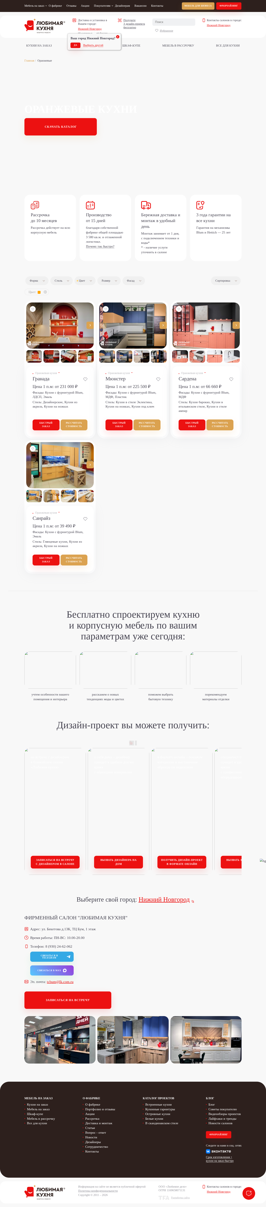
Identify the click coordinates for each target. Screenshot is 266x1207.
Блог (211, 1104)
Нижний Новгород (90, 28)
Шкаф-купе (131, 45)
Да (75, 45)
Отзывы (71, 5)
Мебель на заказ (34, 5)
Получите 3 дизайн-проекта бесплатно (134, 24)
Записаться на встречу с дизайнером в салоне (55, 862)
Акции (85, 5)
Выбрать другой (93, 45)
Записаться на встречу (68, 1000)
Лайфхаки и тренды (222, 1118)
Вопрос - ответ (95, 1132)
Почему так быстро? (100, 246)
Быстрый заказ (45, 425)
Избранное (166, 30)
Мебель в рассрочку (178, 45)
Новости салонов (220, 1123)
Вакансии (140, 5)
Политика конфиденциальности (98, 1190)
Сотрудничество (96, 1146)
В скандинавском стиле (161, 1123)
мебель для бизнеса (198, 6)
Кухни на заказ (39, 45)
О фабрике (55, 5)
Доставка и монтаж (98, 1123)
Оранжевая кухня (46, 373)
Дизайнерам (122, 5)
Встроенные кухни (158, 1104)
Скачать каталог (61, 126)
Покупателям (102, 5)
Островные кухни (157, 1114)
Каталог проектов (158, 1098)
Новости (91, 1137)
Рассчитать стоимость (74, 425)
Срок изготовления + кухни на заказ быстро (220, 1159)
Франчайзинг (228, 6)
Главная (29, 60)
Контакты (157, 5)
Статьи (90, 1128)
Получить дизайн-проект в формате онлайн (182, 862)
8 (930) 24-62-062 (58, 946)
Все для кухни (228, 45)
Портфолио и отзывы (100, 1109)
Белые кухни (154, 1118)
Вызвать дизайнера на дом (118, 862)
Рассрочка (92, 1118)
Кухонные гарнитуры (160, 1109)
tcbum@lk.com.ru (60, 982)
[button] (90, 325)
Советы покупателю (222, 1109)
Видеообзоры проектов (224, 1114)
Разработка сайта (180, 1197)
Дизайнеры (93, 1142)
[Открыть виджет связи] (248, 1193)
